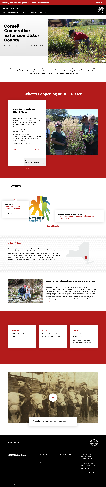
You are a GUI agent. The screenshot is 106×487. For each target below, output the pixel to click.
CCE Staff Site (25, 484)
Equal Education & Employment (40, 484)
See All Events (53, 226)
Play (54, 399)
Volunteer (62, 460)
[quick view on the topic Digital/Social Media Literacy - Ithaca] (15, 200)
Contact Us (63, 462)
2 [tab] (28, 168)
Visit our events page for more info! (26, 150)
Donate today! (50, 302)
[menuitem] (10, 12)
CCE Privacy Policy (13, 484)
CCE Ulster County (18, 455)
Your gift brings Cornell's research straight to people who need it (69, 287)
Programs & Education (10, 12)
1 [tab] (26, 168)
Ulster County (10, 8)
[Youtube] (93, 472)
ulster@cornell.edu (87, 463)
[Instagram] (85, 472)
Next (32, 162)
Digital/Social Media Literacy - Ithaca (14, 207)
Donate (43, 12)
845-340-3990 (89, 461)
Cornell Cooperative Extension (36, 3)
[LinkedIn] (89, 472)
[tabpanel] (27, 127)
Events (23, 12)
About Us (33, 12)
